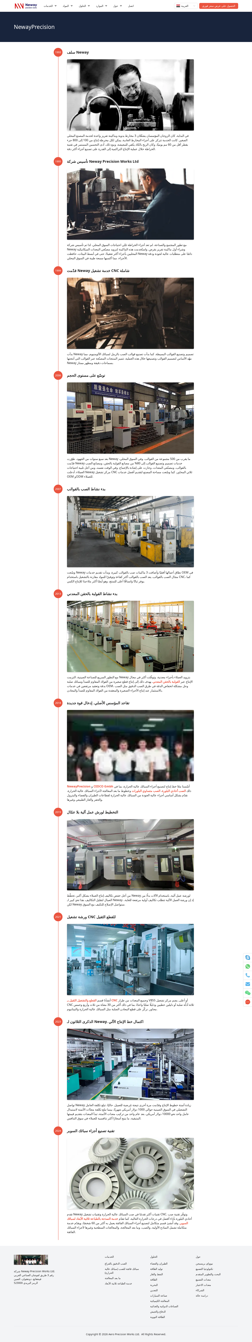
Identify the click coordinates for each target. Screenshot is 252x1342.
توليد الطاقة (156, 1269)
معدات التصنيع (203, 1279)
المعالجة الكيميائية (159, 1301)
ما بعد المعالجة (113, 1278)
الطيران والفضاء (159, 1263)
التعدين (154, 1290)
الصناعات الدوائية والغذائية (164, 1306)
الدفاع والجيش (158, 1311)
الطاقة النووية (157, 1317)
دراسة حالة (202, 1295)
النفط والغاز (156, 1274)
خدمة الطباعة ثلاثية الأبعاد (118, 1283)
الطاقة (153, 1279)
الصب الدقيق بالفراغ (116, 1263)
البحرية (154, 1285)
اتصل (131, 6)
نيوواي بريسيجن (204, 1263)
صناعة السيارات (158, 1295)
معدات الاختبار (203, 1285)
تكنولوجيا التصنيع (204, 1269)
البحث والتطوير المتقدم (208, 1274)
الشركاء (200, 1290)
